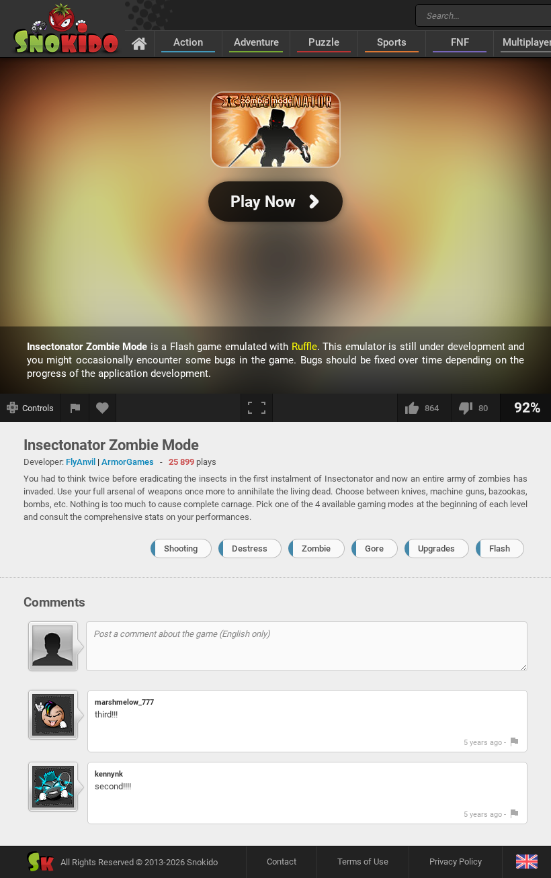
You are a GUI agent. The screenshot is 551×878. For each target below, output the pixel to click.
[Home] (139, 43)
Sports (392, 42)
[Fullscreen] (257, 408)
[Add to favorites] (102, 408)
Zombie (316, 548)
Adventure (256, 42)
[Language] (526, 862)
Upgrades (436, 548)
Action (188, 42)
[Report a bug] (75, 408)
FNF (460, 42)
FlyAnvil (80, 462)
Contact (281, 862)
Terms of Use (362, 862)
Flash (499, 548)
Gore (374, 548)
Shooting (181, 548)
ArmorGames (127, 462)
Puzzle (323, 42)
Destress (249, 548)
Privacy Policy (455, 862)
